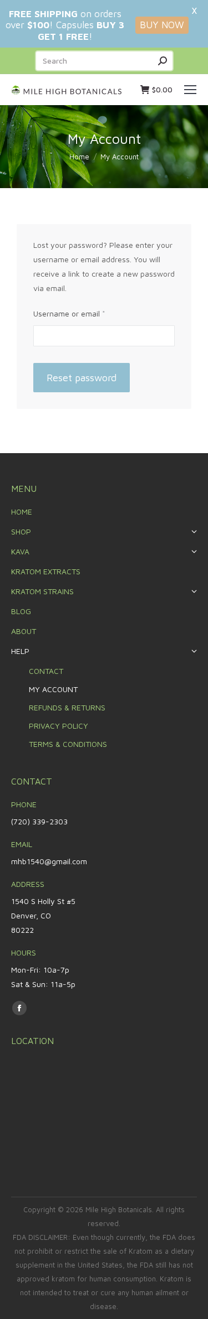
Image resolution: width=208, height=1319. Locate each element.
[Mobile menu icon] (190, 89)
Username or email (84, 312)
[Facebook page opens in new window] (19, 1008)
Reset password (81, 377)
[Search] (162, 60)
